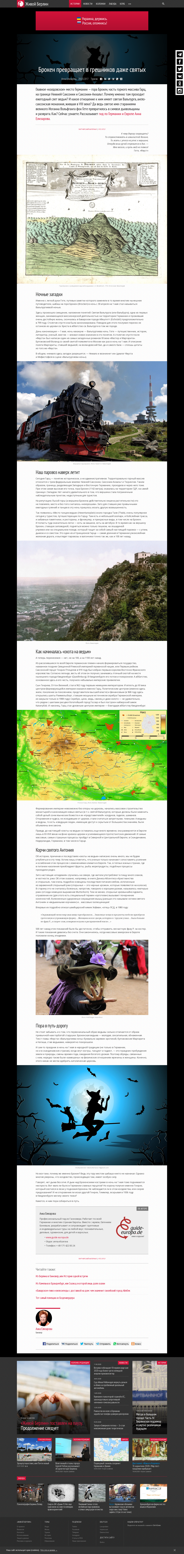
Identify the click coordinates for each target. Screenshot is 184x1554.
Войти (102, 1542)
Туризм (94, 79)
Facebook (75, 1529)
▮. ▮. (26, 1466)
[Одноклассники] (180, 83)
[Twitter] (180, 69)
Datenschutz (104, 1532)
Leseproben (104, 1527)
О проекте (21, 1527)
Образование (49, 1541)
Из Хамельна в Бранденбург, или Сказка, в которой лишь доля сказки (70, 1283)
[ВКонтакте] (180, 76)
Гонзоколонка (45, 1439)
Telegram (75, 1532)
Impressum (104, 1529)
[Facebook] (180, 62)
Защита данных (23, 1538)
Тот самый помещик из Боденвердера (55, 1298)
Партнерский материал (88, 129)
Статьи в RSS (77, 1538)
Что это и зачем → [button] (48, 1550)
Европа (125, 1439)
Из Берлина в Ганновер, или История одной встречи (62, 1276)
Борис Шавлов (69, 1471)
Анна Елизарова (68, 79)
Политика (48, 1538)
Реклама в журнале (24, 1541)
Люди (47, 1527)
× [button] (174, 1550)
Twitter (74, 1527)
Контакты (20, 1532)
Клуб (122, 3)
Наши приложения (79, 1541)
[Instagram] (180, 91)
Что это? (101, 129)
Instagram (75, 1535)
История (162, 1362)
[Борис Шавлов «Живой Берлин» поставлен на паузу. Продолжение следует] (53, 1433)
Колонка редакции (80, 1362)
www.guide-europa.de (57, 1237)
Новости (88, 3)
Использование (23, 1535)
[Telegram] (180, 54)
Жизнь (47, 1529)
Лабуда (112, 3)
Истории (75, 3)
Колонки (101, 3)
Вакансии (20, 1529)
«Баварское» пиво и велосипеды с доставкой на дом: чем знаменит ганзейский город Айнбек (83, 1290)
